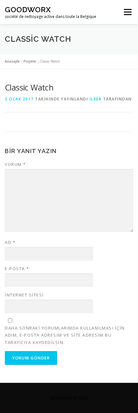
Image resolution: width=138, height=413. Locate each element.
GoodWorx (28, 9)
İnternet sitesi (24, 295)
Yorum (15, 164)
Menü (127, 12)
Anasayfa (12, 61)
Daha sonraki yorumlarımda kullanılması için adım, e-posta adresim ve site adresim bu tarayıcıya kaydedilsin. (65, 335)
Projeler (29, 61)
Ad (10, 242)
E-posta (17, 268)
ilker (96, 99)
